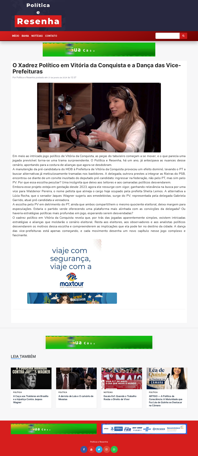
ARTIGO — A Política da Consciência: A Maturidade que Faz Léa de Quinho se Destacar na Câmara (165, 401)
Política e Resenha (26, 77)
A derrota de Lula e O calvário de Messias (75, 398)
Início (15, 35)
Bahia (25, 35)
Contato (51, 35)
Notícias (37, 35)
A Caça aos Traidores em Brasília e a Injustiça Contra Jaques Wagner (30, 399)
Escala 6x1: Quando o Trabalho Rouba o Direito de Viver (120, 398)
